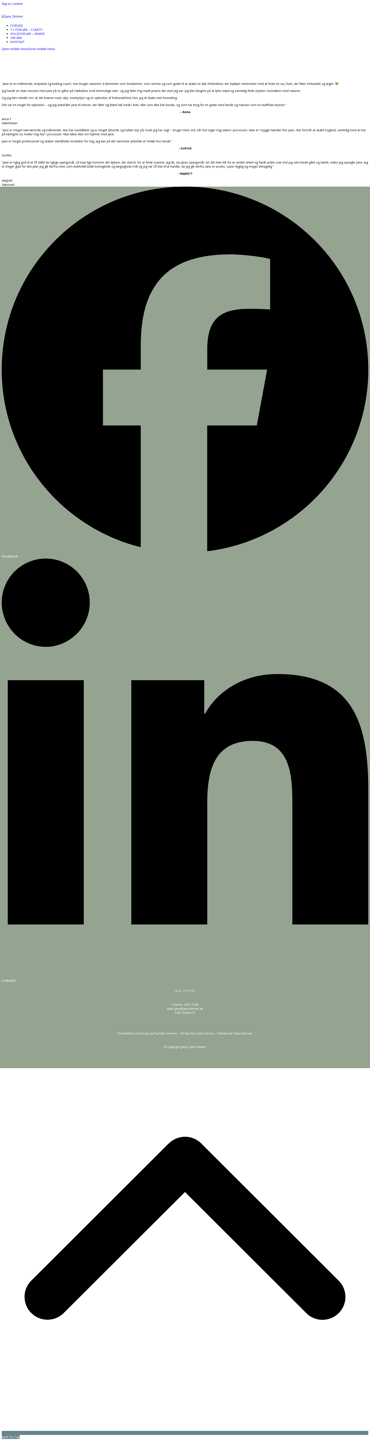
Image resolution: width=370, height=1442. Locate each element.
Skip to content (12, 4)
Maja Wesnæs (243, 1033)
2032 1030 (191, 1005)
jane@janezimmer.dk (188, 1009)
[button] (28, 49)
